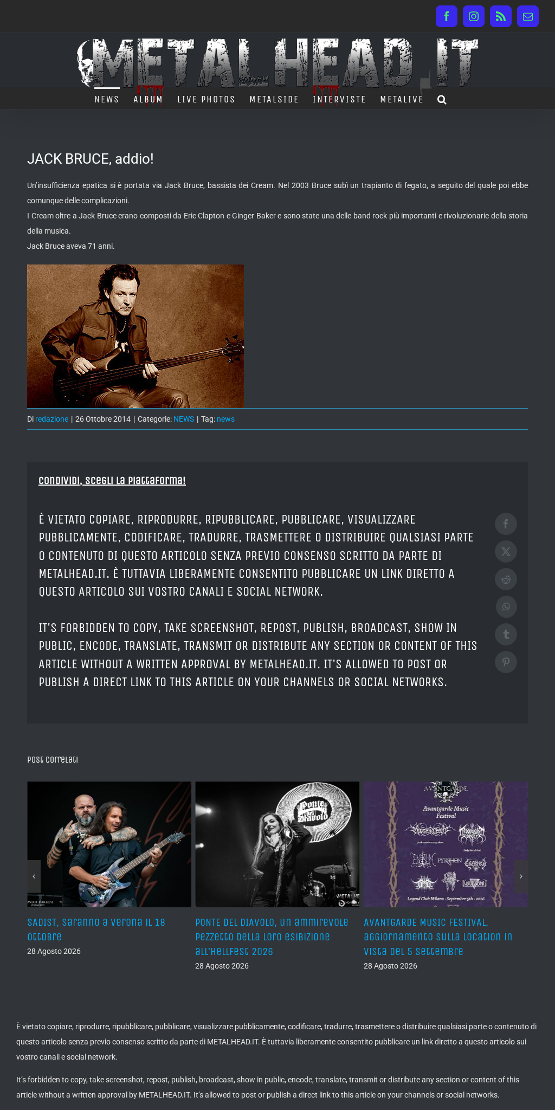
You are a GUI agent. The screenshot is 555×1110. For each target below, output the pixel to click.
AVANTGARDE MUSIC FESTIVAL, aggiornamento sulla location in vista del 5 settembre (269, 937)
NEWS (183, 419)
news (226, 419)
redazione (51, 419)
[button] (442, 98)
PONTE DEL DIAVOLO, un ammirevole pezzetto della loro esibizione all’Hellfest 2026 (103, 937)
